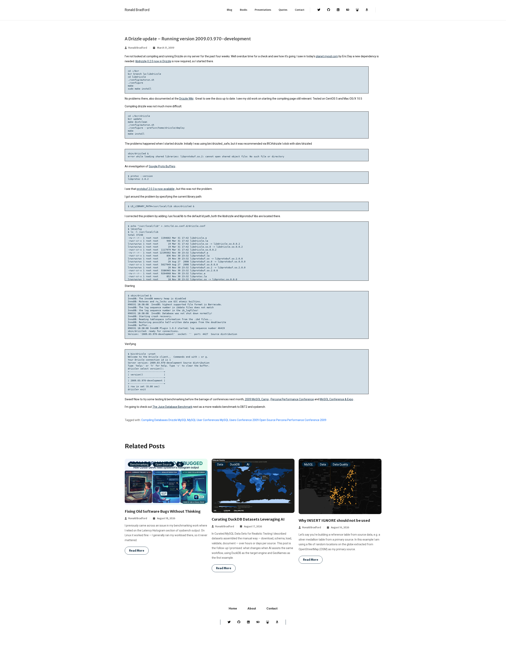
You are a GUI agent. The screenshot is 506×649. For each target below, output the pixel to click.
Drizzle (172, 420)
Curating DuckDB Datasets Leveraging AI (248, 519)
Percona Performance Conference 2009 (301, 420)
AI (179, 464)
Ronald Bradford (137, 10)
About (251, 608)
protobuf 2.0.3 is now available (156, 188)
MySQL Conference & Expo (336, 399)
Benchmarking (139, 464)
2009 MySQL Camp (257, 399)
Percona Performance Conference (292, 399)
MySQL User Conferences (203, 420)
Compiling (147, 420)
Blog (229, 9)
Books (243, 9)
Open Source (267, 420)
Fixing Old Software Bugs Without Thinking (163, 511)
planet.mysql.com (327, 56)
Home (233, 608)
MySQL (182, 420)
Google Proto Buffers (162, 166)
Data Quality (340, 464)
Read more (136, 550)
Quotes (283, 9)
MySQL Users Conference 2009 (239, 420)
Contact (299, 9)
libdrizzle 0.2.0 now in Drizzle (153, 61)
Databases (161, 420)
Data (220, 464)
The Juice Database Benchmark (172, 406)
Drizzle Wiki (186, 98)
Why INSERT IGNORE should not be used (334, 520)
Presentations (263, 9)
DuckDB (235, 464)
